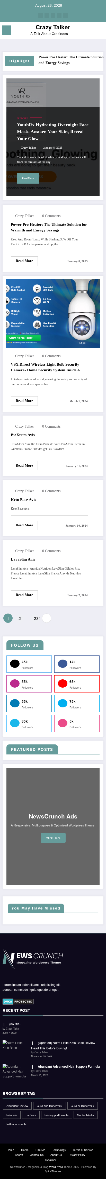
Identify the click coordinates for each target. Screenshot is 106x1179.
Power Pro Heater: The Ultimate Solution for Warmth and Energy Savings (49, 227)
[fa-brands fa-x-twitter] (47, 15)
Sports (19, 1155)
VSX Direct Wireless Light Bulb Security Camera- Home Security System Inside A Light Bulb (45, 367)
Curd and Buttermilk (49, 1106)
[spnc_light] (99, 31)
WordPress (56, 1167)
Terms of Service (83, 1150)
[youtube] (65, 15)
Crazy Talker (53, 27)
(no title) (15, 1024)
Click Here (53, 838)
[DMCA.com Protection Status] (18, 1001)
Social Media (85, 1115)
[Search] (90, 31)
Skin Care (22, 118)
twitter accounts (16, 1124)
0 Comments (51, 216)
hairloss (31, 1115)
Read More (28, 178)
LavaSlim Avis (23, 559)
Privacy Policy (77, 1155)
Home (10, 1150)
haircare (11, 1115)
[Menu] (6, 30)
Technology (59, 1150)
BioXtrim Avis (23, 435)
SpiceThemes (53, 1171)
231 (37, 618)
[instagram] (59, 15)
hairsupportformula (56, 1115)
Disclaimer (50, 1160)
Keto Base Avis (23, 500)
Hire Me (40, 1150)
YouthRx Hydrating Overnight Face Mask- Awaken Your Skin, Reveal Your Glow (53, 131)
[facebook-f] (40, 15)
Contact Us (36, 1155)
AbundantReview (17, 1106)
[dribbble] (53, 15)
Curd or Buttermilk (82, 1106)
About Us (56, 1155)
